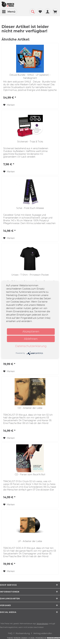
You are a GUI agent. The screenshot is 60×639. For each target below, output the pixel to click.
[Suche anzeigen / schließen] (32, 12)
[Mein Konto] (47, 12)
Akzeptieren (30, 331)
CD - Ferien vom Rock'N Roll (30, 474)
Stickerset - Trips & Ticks (30, 141)
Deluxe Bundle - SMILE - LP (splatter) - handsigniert (30, 76)
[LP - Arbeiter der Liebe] (30, 525)
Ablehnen (31, 339)
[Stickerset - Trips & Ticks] (30, 125)
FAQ (10, 633)
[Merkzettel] (40, 12)
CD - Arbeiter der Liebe (30, 408)
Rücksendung (23, 633)
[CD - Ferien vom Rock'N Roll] (30, 458)
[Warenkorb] (55, 12)
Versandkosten (42, 624)
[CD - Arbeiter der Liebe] (30, 392)
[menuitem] (8, 12)
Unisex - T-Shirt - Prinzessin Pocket (30, 274)
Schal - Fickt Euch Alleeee (30, 208)
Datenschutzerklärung (30, 346)
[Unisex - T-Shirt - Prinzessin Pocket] (30, 258)
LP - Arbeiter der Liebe (30, 541)
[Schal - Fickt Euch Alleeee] (30, 192)
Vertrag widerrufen (42, 633)
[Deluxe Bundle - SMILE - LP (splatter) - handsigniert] (30, 59)
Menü (11, 11)
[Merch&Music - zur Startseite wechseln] (8, 4)
